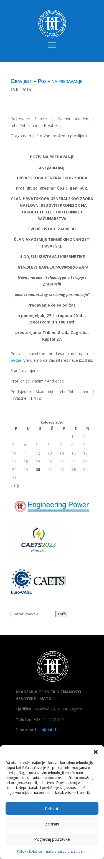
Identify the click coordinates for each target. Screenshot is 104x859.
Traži (62, 613)
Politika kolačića (29, 851)
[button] (95, 752)
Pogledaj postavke (52, 839)
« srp (15, 485)
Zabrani (52, 824)
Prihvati (52, 808)
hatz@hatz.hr (47, 729)
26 (37, 469)
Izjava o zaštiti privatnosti (64, 851)
